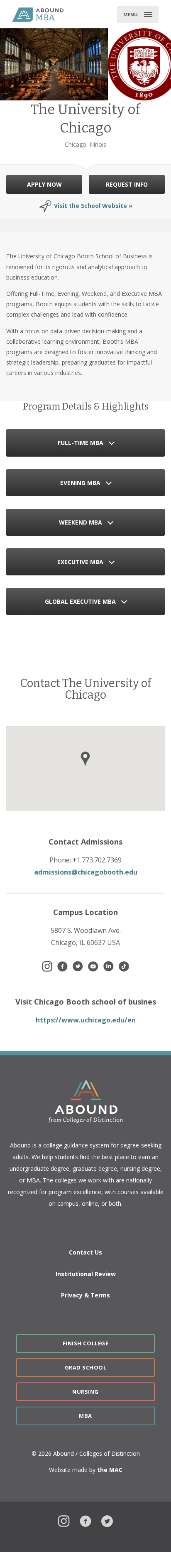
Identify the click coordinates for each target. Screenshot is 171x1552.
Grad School (86, 1367)
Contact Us (85, 1252)
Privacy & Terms (85, 1295)
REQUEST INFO (127, 184)
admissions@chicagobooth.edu (85, 872)
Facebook (85, 1520)
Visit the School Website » (93, 206)
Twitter (107, 1520)
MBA (85, 1416)
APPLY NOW (44, 184)
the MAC (109, 1470)
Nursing (85, 1391)
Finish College (85, 1343)
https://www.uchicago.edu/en (86, 1020)
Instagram (64, 1520)
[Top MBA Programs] (46, 14)
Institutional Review (86, 1274)
